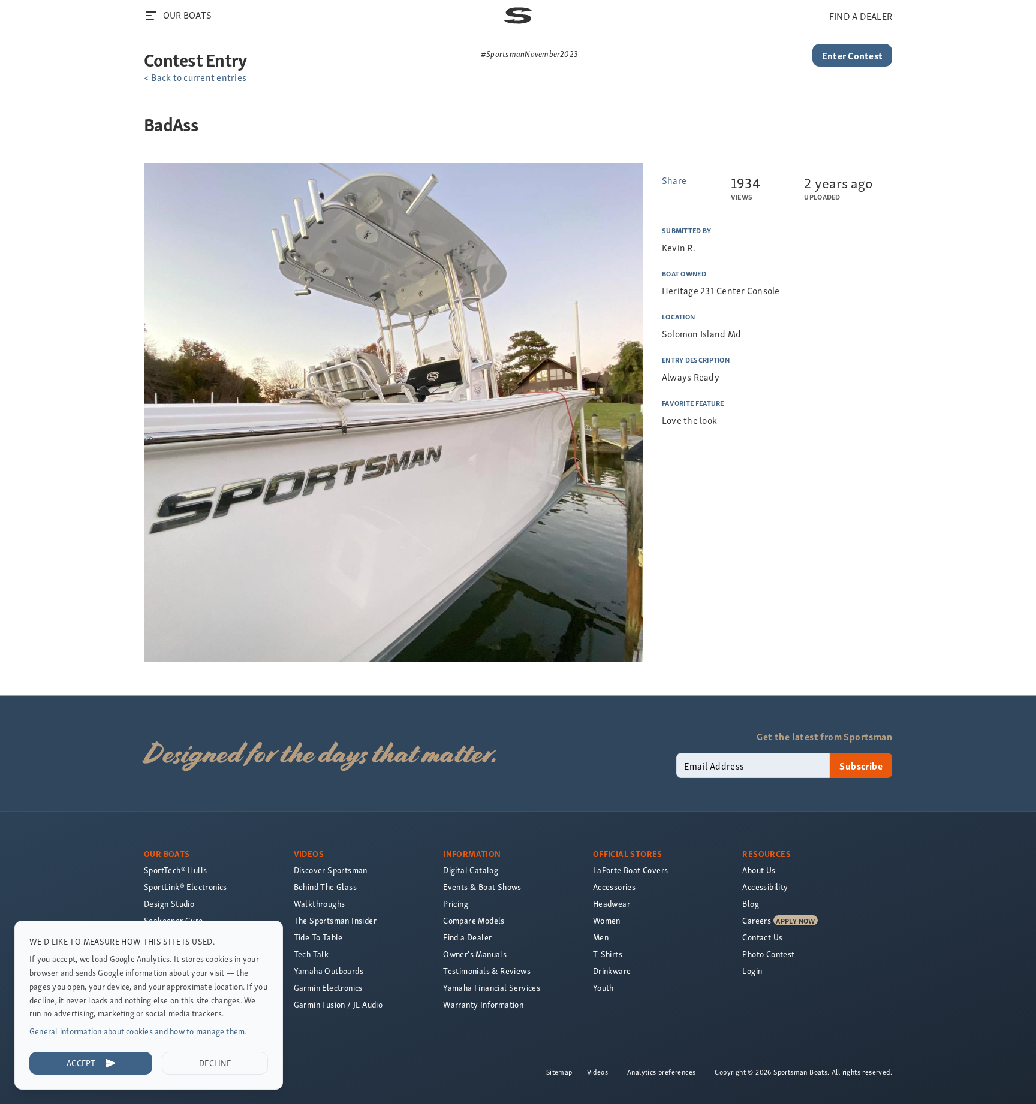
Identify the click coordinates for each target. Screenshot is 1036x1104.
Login (752, 970)
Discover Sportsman (331, 870)
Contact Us (762, 937)
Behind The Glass (325, 886)
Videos (597, 1071)
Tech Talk (311, 954)
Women (607, 920)
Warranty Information (483, 1004)
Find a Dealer (467, 937)
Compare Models (474, 920)
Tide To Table (318, 937)
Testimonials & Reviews (487, 970)
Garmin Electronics (328, 987)
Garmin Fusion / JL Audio (338, 1004)
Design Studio (169, 903)
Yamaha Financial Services (491, 987)
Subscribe (861, 765)
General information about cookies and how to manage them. (138, 1031)
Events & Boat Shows (482, 886)
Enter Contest (852, 55)
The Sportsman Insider (335, 920)
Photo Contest (768, 954)
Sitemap (559, 1071)
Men (601, 937)
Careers (756, 920)
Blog (750, 903)
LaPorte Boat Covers (630, 870)
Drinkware (612, 970)
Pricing (455, 903)
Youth (603, 987)
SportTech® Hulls (175, 870)
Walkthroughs (319, 903)
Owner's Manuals (475, 954)
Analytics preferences (661, 1071)
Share (674, 179)
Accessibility (765, 886)
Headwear (611, 903)
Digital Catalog (470, 870)
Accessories (614, 886)
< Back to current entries (195, 76)
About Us (758, 870)
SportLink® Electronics (185, 886)
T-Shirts (607, 954)
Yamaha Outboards (328, 970)
